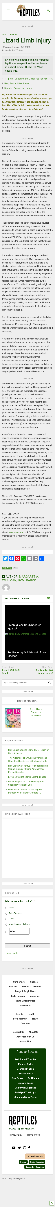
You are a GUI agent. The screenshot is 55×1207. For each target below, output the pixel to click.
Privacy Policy (15, 1135)
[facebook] (29, 1147)
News (35, 1019)
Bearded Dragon (25, 1069)
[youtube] (14, 1147)
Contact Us (36, 712)
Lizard (11, 919)
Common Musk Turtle (25, 1097)
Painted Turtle (25, 1064)
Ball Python (33, 1078)
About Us (33, 1032)
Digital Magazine (37, 1162)
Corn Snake (17, 1078)
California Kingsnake (25, 1088)
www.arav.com (16, 532)
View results (12, 953)
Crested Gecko (25, 1073)
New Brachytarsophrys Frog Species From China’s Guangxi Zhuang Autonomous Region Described (28, 769)
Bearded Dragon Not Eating (18, 88)
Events (19, 1014)
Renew (23, 1162)
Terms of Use (33, 1135)
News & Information (25, 1001)
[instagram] (24, 1147)
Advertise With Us (25, 1037)
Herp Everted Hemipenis (16, 83)
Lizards (13, 986)
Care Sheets (19, 982)
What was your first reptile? (20, 901)
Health (31, 1014)
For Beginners (20, 1019)
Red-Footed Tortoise (25, 1059)
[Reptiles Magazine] (27, 18)
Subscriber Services (35, 1167)
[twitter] (19, 1147)
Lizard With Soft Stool (11, 672)
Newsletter (25, 1005)
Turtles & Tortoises (32, 986)
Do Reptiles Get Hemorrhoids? (44, 672)
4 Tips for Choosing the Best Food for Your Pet (28, 79)
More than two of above (19, 924)
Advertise (36, 715)
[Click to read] (27, 619)
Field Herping (18, 996)
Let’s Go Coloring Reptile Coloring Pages (27, 777)
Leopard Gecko (25, 1083)
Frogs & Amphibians (25, 991)
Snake (11, 908)
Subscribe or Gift (35, 1156)
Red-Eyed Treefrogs (25, 1092)
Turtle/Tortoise (15, 913)
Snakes (34, 982)
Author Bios (25, 1041)
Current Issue (35, 709)
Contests (25, 1023)
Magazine (34, 996)
